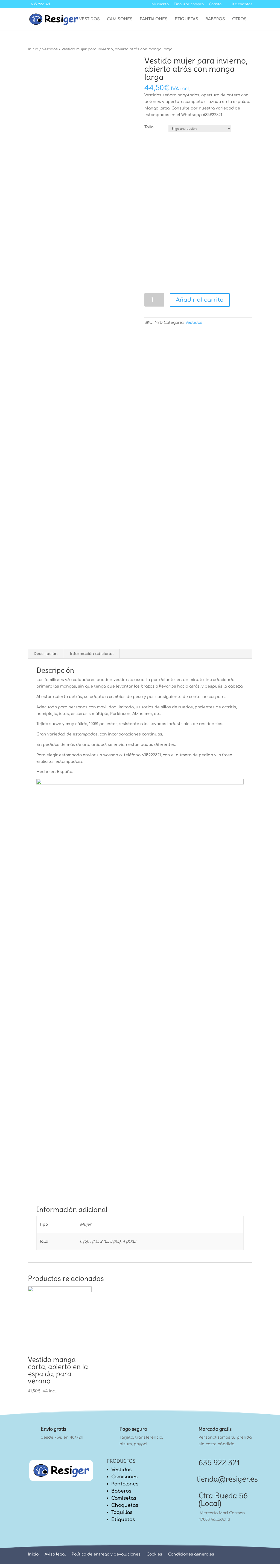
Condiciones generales (191, 1554)
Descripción (46, 654)
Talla (148, 127)
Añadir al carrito (200, 300)
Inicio (33, 49)
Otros (239, 19)
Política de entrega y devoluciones (106, 1554)
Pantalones (154, 19)
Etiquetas (186, 19)
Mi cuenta (160, 4)
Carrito (215, 4)
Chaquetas (124, 1505)
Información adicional (91, 654)
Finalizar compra (189, 4)
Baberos (215, 19)
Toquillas (121, 1512)
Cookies (154, 1554)
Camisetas (123, 1498)
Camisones (120, 19)
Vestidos (89, 19)
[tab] (46, 654)
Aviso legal (55, 1554)
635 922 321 (219, 1462)
